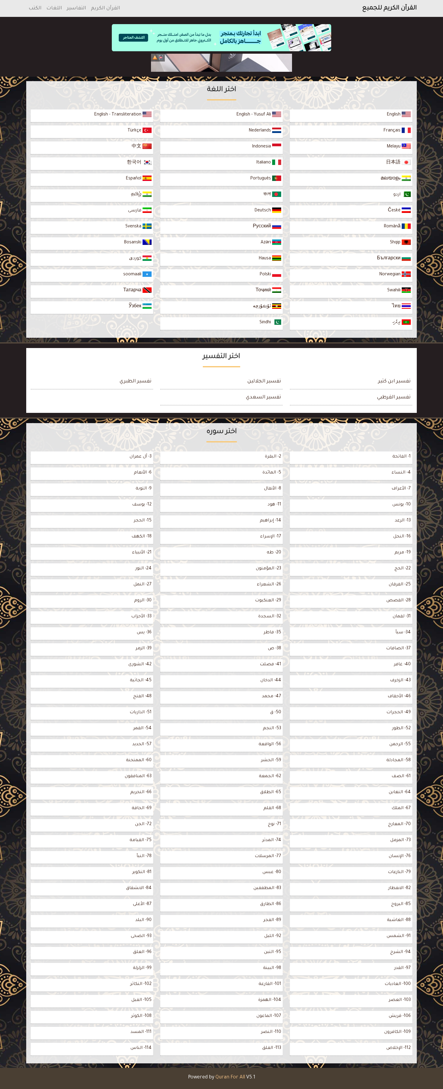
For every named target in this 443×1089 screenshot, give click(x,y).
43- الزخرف (400, 680)
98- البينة (272, 968)
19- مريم (402, 552)
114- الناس (141, 1048)
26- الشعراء (269, 584)
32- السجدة (269, 616)
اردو (397, 194)
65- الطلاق (270, 792)
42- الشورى (140, 664)
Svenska (134, 226)
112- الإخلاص (398, 1048)
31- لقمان (402, 616)
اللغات (54, 8)
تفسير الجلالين (264, 381)
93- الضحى (141, 936)
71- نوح (274, 824)
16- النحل (402, 536)
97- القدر (402, 968)
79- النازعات (399, 872)
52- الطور (401, 728)
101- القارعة (270, 984)
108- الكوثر (141, 1016)
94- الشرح (400, 952)
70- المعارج (399, 824)
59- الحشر (271, 760)
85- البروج (401, 904)
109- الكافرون (397, 1032)
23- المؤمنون (268, 568)
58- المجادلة (398, 760)
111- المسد (141, 1032)
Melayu (394, 146)
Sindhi (265, 322)
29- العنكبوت (268, 600)
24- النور (143, 568)
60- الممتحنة (139, 760)
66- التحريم (141, 792)
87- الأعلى (142, 904)
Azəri (266, 242)
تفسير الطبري (136, 381)
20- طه (274, 552)
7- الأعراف (401, 488)
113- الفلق (271, 1048)
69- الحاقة (142, 808)
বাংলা (267, 194)
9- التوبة (144, 488)
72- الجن (143, 824)
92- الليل (272, 936)
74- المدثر (271, 840)
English (394, 114)
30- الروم (143, 600)
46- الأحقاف (399, 696)
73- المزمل (400, 840)
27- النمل (143, 584)
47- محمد (271, 696)
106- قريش (400, 1016)
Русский (262, 226)
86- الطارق (270, 904)
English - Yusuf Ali (254, 114)
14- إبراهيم (270, 520)
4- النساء (401, 472)
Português (261, 178)
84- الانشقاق (139, 888)
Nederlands (260, 130)
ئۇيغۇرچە (262, 306)
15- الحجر (143, 520)
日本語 (394, 162)
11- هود (274, 504)
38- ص (274, 648)
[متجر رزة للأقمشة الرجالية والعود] (221, 63)
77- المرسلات (268, 856)
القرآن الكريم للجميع (389, 8)
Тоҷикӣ (264, 290)
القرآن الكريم (105, 8)
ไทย (397, 306)
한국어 (135, 162)
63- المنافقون (138, 776)
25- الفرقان (400, 584)
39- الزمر (144, 648)
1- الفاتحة (401, 456)
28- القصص (398, 600)
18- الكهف (141, 536)
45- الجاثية (141, 680)
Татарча (133, 290)
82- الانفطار (399, 888)
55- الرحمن (400, 744)
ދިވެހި (397, 322)
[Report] (154, 57)
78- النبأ (144, 856)
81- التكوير (142, 872)
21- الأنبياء (142, 552)
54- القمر (142, 728)
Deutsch (263, 210)
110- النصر (271, 1032)
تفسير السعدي (263, 397)
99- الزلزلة (142, 968)
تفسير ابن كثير (394, 381)
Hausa (265, 258)
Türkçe (135, 130)
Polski (265, 274)
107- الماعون (268, 1016)
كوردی (136, 258)
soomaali (133, 274)
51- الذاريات (141, 712)
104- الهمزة (269, 1000)
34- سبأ (403, 632)
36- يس (144, 632)
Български (389, 258)
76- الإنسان (400, 856)
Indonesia (262, 146)
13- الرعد (403, 520)
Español (134, 178)
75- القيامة (141, 840)
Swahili (394, 290)
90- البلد (143, 920)
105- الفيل (141, 1000)
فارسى (135, 210)
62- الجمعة (270, 776)
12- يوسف (142, 504)
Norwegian (390, 274)
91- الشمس (399, 936)
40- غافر (402, 664)
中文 (137, 146)
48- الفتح (142, 696)
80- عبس (271, 872)
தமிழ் (137, 194)
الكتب (35, 8)
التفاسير (76, 8)
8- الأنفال (272, 488)
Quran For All (230, 1077)
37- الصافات (398, 648)
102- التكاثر (141, 984)
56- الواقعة (270, 744)
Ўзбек (136, 306)
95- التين (272, 952)
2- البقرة (273, 456)
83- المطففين (267, 888)
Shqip (396, 242)
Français (392, 130)
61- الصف (401, 776)
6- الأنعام (143, 472)
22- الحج (402, 568)
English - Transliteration (118, 114)
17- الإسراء (270, 536)
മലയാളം (391, 178)
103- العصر (400, 1000)
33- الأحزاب (141, 616)
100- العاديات (398, 984)
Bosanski (133, 242)
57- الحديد (142, 744)
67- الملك (401, 808)
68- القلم (272, 808)
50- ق (275, 712)
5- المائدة (271, 472)
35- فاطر (272, 632)
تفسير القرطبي (394, 397)
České (395, 210)
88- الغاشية (399, 920)
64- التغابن (400, 792)
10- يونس (401, 504)
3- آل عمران (141, 456)
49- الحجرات (398, 712)
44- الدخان (270, 680)
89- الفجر (272, 920)
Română (393, 226)
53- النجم (272, 728)
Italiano (264, 162)
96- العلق (142, 952)
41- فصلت (270, 664)
